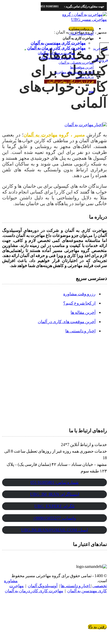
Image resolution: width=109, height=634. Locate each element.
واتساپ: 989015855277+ (54, 518)
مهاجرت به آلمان (40, 134)
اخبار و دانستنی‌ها (76, 586)
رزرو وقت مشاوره (79, 294)
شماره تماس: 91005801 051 (54, 482)
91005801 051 (50, 6)
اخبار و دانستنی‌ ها (80, 331)
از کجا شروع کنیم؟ (79, 303)
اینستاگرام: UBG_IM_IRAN (54, 494)
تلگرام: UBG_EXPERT (54, 506)
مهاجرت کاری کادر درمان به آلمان (34, 591)
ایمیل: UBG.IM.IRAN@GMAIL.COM (54, 530)
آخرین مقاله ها (83, 312)
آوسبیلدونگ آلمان (42, 586)
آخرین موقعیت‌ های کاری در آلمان (67, 321)
